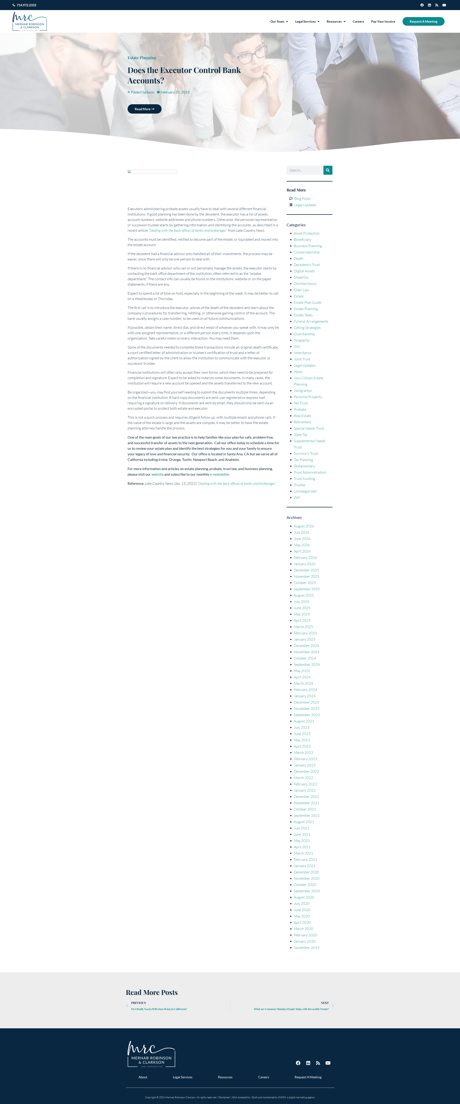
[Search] (327, 170)
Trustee (299, 485)
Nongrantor (303, 390)
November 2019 (306, 947)
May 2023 (302, 740)
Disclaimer (224, 1097)
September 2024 (307, 664)
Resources (334, 21)
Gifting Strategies (307, 327)
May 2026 (302, 545)
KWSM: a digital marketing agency (296, 1097)
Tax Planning (303, 459)
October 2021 (305, 809)
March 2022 (303, 777)
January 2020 (305, 941)
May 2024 (302, 670)
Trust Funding (304, 478)
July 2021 (301, 828)
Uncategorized (305, 491)
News (298, 371)
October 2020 (305, 884)
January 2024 (305, 696)
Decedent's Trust (307, 264)
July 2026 (301, 532)
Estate (299, 296)
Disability (301, 277)
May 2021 (302, 840)
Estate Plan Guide (307, 302)
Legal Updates (305, 365)
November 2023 (306, 708)
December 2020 (306, 872)
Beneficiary (302, 239)
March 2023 (303, 752)
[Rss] (437, 5)
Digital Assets (304, 271)
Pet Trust (301, 403)
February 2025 (305, 633)
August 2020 (304, 897)
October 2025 (305, 582)
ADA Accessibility (241, 1097)
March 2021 (303, 853)
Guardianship (304, 334)
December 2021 (306, 796)
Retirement (302, 422)
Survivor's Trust (306, 453)
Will (297, 497)
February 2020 (305, 935)
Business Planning (308, 246)
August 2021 (304, 821)
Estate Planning (142, 57)
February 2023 (305, 759)
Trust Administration (310, 472)
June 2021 (302, 834)
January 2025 (305, 639)
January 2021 (305, 865)
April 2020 (302, 922)
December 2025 (306, 570)
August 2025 (304, 595)
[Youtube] (444, 5)
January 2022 (305, 790)
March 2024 (303, 683)
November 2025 (306, 576)
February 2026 (305, 557)
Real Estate (302, 415)
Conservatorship (307, 252)
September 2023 (307, 715)
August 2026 (304, 526)
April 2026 (302, 551)
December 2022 (306, 771)
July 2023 (301, 727)
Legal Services (305, 21)
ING (297, 346)
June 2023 (302, 733)
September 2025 (307, 589)
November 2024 (306, 652)
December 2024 (306, 645)
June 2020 (302, 910)
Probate (300, 409)
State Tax (300, 434)
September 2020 (307, 891)
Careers (358, 21)
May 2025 (302, 614)
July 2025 (301, 601)
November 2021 (306, 803)
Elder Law (301, 290)
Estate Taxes (303, 315)
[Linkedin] (429, 5)
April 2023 (302, 746)
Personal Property (308, 397)
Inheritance (302, 353)
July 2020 (301, 903)
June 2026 (302, 538)
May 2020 (302, 916)
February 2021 (305, 859)
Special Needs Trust (309, 428)
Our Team (277, 21)
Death (298, 258)
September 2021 (307, 815)
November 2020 (306, 878)
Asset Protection (306, 233)
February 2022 (305, 784)
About (143, 1077)
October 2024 (305, 658)
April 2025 (302, 620)
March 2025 (303, 626)
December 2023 (306, 702)
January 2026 (305, 564)
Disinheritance (305, 283)
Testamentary (304, 466)
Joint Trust (302, 359)
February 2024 (305, 689)
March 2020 (303, 928)
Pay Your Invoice (383, 21)
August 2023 (304, 721)
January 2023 (305, 765)
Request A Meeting (423, 21)
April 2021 (302, 847)
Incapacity (302, 340)
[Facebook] (422, 5)
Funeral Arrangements (311, 321)
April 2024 (302, 677)
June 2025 (302, 608)
